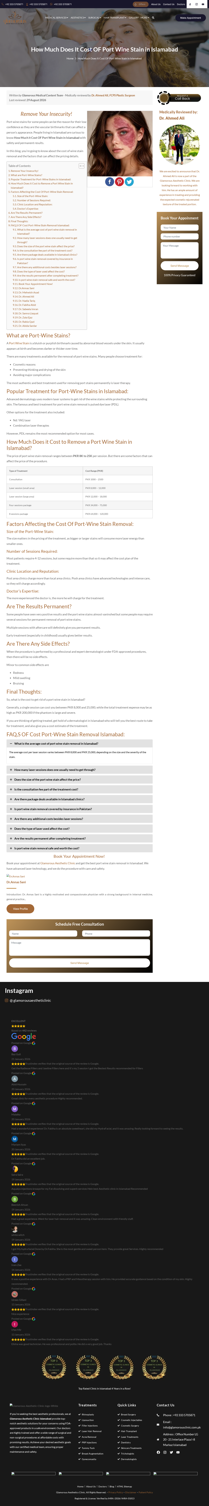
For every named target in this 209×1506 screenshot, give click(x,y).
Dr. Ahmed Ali (26, 296)
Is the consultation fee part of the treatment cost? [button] (46, 789)
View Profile (20, 908)
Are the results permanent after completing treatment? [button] (50, 838)
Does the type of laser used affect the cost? (41, 271)
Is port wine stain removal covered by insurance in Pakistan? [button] (53, 809)
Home (70, 58)
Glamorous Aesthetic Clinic (57, 863)
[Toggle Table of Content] (80, 166)
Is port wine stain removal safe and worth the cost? (47, 279)
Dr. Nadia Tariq (27, 300)
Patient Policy (146, 1492)
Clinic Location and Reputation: (34, 204)
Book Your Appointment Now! (36, 283)
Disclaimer (130, 1492)
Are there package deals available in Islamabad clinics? (47, 254)
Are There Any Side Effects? (26, 216)
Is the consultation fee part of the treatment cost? (44, 250)
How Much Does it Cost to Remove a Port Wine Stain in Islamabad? (42, 185)
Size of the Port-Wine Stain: (32, 195)
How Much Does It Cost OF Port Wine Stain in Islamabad (110, 58)
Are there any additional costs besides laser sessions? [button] (48, 819)
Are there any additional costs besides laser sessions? (46, 267)
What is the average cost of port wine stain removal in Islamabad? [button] (56, 743)
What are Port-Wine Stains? (26, 175)
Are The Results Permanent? (26, 212)
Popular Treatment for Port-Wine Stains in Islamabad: (41, 179)
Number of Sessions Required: (34, 200)
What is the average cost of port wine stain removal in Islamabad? (47, 231)
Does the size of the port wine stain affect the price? (45, 246)
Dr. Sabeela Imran (28, 309)
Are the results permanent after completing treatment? (47, 275)
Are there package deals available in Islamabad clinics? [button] (49, 799)
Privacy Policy (115, 1492)
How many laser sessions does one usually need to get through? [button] (55, 769)
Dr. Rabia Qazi (26, 321)
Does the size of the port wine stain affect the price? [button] (47, 779)
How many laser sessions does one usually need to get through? (47, 240)
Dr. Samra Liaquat (28, 313)
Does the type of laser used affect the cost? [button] (42, 828)
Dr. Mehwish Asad (29, 292)
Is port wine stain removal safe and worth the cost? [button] (46, 848)
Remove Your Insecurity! (25, 170)
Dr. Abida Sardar (28, 325)
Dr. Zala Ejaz (25, 317)
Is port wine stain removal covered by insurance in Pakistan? (45, 261)
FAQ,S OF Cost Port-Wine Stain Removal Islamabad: (40, 225)
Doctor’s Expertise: (28, 208)
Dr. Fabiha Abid (27, 304)
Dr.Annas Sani (26, 288)
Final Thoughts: (19, 221)
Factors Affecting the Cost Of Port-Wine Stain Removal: (42, 191)
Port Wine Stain (19, 343)
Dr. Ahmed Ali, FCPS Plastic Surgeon (113, 95)
